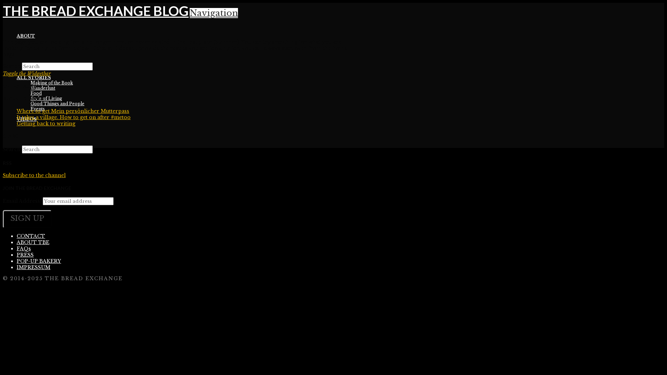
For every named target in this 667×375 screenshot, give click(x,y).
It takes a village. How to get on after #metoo (74, 117)
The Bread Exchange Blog (96, 11)
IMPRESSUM (33, 267)
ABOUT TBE (33, 242)
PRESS (25, 255)
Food (36, 93)
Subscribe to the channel (34, 175)
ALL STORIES (34, 77)
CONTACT (31, 236)
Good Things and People (57, 103)
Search (11, 66)
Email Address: (22, 201)
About (26, 36)
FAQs (24, 248)
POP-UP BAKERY (39, 261)
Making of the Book (52, 82)
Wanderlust (43, 88)
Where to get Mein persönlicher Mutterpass (73, 111)
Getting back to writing (46, 123)
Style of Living (46, 98)
